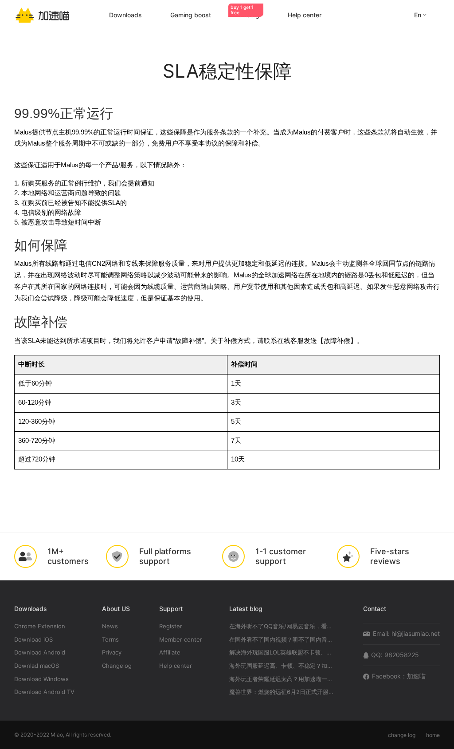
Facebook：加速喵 (399, 676)
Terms (110, 639)
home (433, 735)
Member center (180, 639)
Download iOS (33, 639)
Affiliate (169, 652)
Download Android (39, 652)
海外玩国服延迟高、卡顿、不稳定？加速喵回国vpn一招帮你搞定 (282, 665)
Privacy (111, 652)
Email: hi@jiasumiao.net (406, 633)
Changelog (117, 665)
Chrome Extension (39, 626)
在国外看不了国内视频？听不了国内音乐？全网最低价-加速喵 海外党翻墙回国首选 (282, 639)
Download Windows (41, 679)
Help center (304, 15)
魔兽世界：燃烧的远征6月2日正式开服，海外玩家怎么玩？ (282, 692)
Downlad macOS (36, 665)
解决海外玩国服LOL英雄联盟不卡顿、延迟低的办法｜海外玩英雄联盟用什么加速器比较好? (282, 652)
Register (170, 626)
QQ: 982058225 (395, 654)
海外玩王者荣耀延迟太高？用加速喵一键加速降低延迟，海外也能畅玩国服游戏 (282, 679)
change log (401, 735)
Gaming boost (190, 15)
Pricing (245, 15)
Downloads (125, 15)
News (110, 626)
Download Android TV (44, 692)
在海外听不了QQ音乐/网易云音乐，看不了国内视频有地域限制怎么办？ (282, 626)
